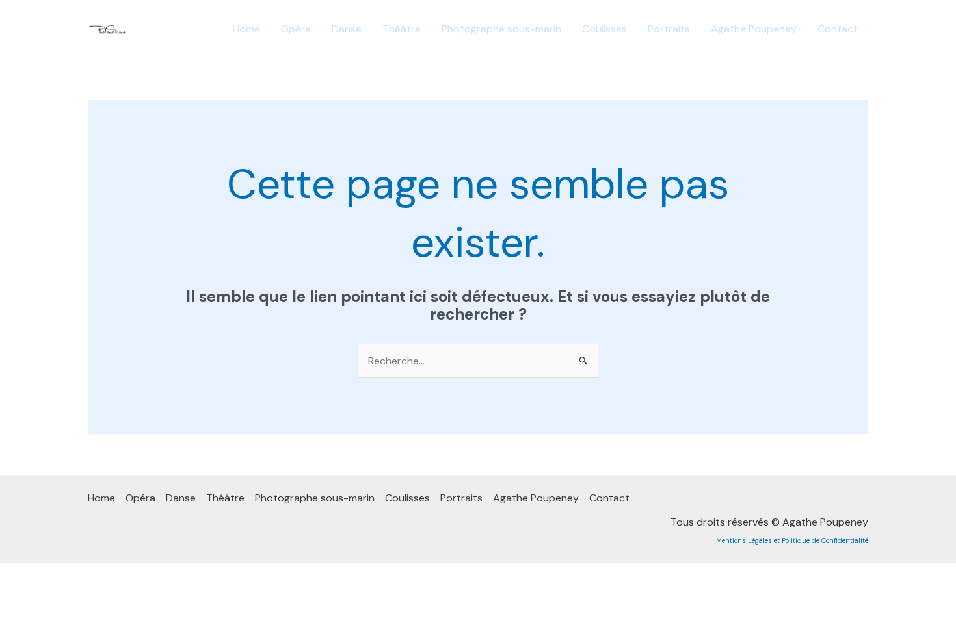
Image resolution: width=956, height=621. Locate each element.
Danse (347, 29)
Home (246, 29)
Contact (837, 29)
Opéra (296, 29)
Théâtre (401, 29)
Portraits (669, 29)
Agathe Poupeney (754, 29)
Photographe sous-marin (501, 29)
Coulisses (604, 29)
